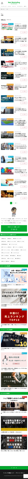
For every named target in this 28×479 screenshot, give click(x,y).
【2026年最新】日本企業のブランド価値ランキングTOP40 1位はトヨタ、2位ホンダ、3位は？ (14, 389)
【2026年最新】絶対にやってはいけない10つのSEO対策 (21, 110)
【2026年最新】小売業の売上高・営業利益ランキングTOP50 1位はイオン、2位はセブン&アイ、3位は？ (14, 369)
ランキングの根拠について (8, 472)
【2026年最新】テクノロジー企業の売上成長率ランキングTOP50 (21, 76)
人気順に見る (8, 19)
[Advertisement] (14, 460)
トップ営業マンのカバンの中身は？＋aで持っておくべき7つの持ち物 (14, 413)
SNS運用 (13, 255)
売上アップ (21, 241)
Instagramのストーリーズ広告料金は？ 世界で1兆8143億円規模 (21, 87)
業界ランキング (17, 238)
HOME (3, 9)
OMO (4, 258)
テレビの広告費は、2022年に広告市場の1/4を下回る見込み (21, 194)
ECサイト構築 (6, 261)
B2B (13, 261)
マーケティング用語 (7, 247)
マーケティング (3, 6)
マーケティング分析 (18, 247)
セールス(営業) (16, 249)
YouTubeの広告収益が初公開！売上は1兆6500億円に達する (21, 183)
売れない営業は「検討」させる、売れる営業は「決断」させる (13, 450)
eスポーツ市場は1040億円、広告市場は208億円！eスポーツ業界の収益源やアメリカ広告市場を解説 (21, 123)
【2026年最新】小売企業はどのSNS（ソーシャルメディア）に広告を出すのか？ (21, 159)
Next (15, 203)
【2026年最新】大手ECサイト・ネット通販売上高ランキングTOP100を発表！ (12, 285)
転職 (10, 238)
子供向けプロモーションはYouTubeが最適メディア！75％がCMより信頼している (21, 171)
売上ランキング (12, 241)
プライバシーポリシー (20, 472)
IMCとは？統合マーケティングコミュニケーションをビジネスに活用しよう (20, 99)
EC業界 (18, 258)
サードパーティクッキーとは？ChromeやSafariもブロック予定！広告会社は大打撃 (21, 147)
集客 (4, 238)
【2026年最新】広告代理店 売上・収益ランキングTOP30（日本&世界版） (21, 53)
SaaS (19, 255)
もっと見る (24, 32)
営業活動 (5, 244)
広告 (7, 9)
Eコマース (14, 6)
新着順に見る (3, 19)
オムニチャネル (6, 252)
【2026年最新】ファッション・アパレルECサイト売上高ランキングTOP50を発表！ (14, 305)
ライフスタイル (20, 6)
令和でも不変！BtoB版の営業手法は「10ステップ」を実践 (21, 64)
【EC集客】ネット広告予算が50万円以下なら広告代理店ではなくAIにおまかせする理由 (21, 27)
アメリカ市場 (5, 255)
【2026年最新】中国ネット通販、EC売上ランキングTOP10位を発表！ (13, 325)
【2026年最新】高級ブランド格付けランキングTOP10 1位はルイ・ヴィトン (14, 349)
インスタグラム (15, 252)
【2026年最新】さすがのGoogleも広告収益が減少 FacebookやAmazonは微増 (21, 135)
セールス (9, 6)
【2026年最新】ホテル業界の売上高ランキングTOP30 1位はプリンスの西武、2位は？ (21, 40)
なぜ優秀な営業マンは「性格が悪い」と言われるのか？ (11, 432)
